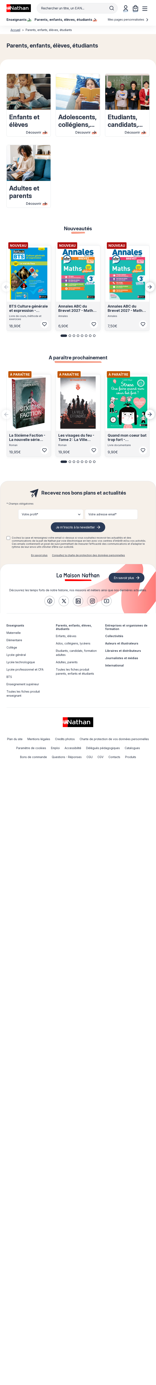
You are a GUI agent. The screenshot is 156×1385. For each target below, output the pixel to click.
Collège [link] (11, 647)
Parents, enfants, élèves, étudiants (74, 627)
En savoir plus (39, 555)
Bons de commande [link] (33, 757)
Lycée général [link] (16, 655)
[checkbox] (8, 538)
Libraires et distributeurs (123, 650)
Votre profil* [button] (30, 514)
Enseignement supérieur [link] (22, 684)
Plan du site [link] (15, 739)
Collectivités (114, 636)
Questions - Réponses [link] (67, 757)
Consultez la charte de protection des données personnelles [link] (88, 555)
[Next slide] (150, 287)
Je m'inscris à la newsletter (75, 527)
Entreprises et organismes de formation (126, 627)
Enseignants (15, 625)
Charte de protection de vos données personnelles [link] (114, 739)
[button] (64, 335)
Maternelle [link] (13, 632)
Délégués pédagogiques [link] (103, 748)
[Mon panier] (135, 8)
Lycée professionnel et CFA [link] (24, 669)
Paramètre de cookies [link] (31, 748)
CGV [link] (101, 757)
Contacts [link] (114, 757)
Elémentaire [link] (14, 640)
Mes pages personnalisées (126, 19)
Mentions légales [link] (38, 739)
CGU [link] (90, 757)
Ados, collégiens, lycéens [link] (73, 643)
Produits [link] (130, 757)
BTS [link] (9, 677)
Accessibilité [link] (73, 748)
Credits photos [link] (65, 739)
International (114, 665)
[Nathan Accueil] (18, 8)
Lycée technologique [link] (20, 662)
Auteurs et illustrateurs (121, 643)
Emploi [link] (55, 748)
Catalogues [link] (132, 748)
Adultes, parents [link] (67, 662)
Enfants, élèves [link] (66, 636)
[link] (49, 601)
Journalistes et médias (121, 658)
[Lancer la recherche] (111, 8)
